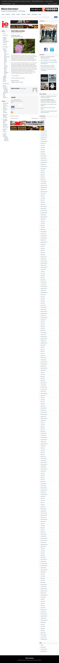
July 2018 (43, 321)
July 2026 (43, 120)
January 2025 (43, 158)
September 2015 (44, 393)
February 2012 (43, 483)
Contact (4, 121)
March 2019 (43, 305)
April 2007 (43, 605)
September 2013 (44, 443)
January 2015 (43, 410)
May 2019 (43, 300)
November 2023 (44, 187)
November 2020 (44, 263)
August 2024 (43, 168)
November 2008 (44, 565)
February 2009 (43, 559)
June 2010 (43, 525)
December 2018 (44, 311)
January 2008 (43, 586)
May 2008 (43, 578)
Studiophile (6, 72)
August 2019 (43, 294)
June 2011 (43, 500)
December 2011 (44, 487)
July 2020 (43, 271)
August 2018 (43, 319)
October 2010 (43, 517)
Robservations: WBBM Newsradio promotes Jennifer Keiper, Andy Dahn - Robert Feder (48, 101)
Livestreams (23, 14)
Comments (55, 3)
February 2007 (43, 609)
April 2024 (43, 177)
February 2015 (43, 408)
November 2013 (44, 439)
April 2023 (43, 202)
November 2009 (44, 540)
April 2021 (43, 252)
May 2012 (43, 477)
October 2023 (43, 189)
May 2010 (43, 527)
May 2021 (43, 250)
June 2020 (43, 273)
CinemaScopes (7, 56)
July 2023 (43, 195)
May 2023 (43, 200)
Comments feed (44, 649)
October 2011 (43, 492)
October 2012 (43, 466)
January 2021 (43, 258)
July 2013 (43, 448)
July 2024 (43, 170)
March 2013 (43, 456)
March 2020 (43, 279)
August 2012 (43, 471)
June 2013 (43, 450)
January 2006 (43, 637)
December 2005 (44, 639)
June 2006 (43, 626)
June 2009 (43, 550)
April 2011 (43, 504)
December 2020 (44, 261)
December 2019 (44, 286)
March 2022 (43, 229)
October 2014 (43, 416)
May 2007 (43, 603)
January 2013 (43, 460)
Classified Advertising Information (6, 139)
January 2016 (43, 385)
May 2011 (43, 502)
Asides (3, 14)
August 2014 (43, 420)
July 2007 (43, 599)
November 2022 (44, 212)
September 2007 (44, 595)
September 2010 (44, 519)
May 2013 (43, 452)
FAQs (4, 123)
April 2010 (43, 529)
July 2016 (43, 372)
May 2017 (43, 351)
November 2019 (44, 288)
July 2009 (43, 548)
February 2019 (43, 307)
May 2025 (43, 149)
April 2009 (43, 555)
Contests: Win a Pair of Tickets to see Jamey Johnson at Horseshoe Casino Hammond (16, 1)
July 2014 (43, 422)
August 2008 (43, 571)
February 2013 (43, 458)
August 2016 (43, 370)
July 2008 (43, 574)
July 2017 (43, 347)
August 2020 (43, 269)
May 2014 (43, 427)
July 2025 (43, 145)
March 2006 (43, 632)
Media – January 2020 (51, 102)
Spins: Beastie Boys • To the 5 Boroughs (48, 60)
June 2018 (43, 324)
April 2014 (43, 429)
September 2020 (44, 267)
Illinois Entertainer (9, 9)
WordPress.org (44, 651)
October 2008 (43, 567)
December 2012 (44, 462)
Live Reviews (5, 92)
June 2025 (43, 147)
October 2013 (43, 441)
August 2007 (43, 597)
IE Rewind (18, 14)
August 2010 (43, 521)
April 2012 (43, 479)
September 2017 (44, 342)
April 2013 (43, 454)
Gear (5, 64)
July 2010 (43, 523)
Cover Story (8, 14)
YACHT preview (34, 118)
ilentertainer (13, 32)
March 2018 (43, 330)
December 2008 (44, 563)
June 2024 (43, 172)
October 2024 (43, 164)
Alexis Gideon (16, 80)
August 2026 (43, 118)
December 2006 (44, 613)
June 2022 (43, 223)
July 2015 (43, 397)
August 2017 (43, 345)
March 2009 (43, 557)
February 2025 (43, 156)
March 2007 (43, 607)
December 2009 (44, 538)
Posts (50, 3)
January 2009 (43, 561)
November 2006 (44, 616)
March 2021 (43, 254)
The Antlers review (14, 118)
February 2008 (43, 584)
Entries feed (43, 647)
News (4, 94)
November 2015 (44, 389)
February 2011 (43, 508)
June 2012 (43, 475)
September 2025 (44, 141)
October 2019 (43, 290)
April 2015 (43, 403)
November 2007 (44, 590)
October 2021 (43, 240)
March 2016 (43, 380)
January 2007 (43, 611)
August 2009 (43, 546)
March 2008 (43, 582)
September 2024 (44, 166)
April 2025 (43, 151)
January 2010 (43, 536)
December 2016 (44, 361)
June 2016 (43, 374)
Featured (13, 14)
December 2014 (44, 412)
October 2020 (43, 265)
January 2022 (43, 233)
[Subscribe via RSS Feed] (12, 112)
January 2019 (43, 309)
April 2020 (43, 277)
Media (5, 68)
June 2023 (43, 198)
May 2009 (43, 553)
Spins (4, 96)
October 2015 (43, 391)
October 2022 (43, 214)
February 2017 (43, 357)
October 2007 (43, 592)
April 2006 (43, 630)
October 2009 (43, 542)
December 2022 (44, 210)
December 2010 (44, 513)
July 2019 (43, 296)
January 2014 (43, 435)
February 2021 (43, 256)
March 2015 (43, 406)
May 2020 (43, 275)
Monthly (28, 14)
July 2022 (43, 221)
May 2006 (43, 628)
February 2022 (43, 231)
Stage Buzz (17, 82)
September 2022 (44, 216)
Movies (4, 93)
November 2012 (44, 464)
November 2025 (44, 137)
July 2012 (43, 473)
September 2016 (44, 368)
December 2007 (44, 588)
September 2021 (44, 242)
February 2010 (43, 534)
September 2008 (44, 569)
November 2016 (44, 363)
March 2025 (43, 153)
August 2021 (43, 244)
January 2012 (43, 485)
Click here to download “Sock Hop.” (18, 78)
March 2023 (43, 204)
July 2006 (43, 624)
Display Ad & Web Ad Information (38, 1)
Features (4, 76)
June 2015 (43, 399)
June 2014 (43, 424)
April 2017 (43, 353)
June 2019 (43, 298)
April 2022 (43, 227)
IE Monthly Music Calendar (6, 3)
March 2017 (43, 355)
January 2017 (43, 359)
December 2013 (44, 437)
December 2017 (44, 336)
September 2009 (44, 544)
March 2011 (43, 506)
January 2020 (43, 284)
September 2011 (44, 494)
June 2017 (43, 349)
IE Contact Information (49, 1)
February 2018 (43, 332)
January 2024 (43, 183)
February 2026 (43, 130)
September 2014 (44, 418)
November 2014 (44, 414)
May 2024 (43, 174)
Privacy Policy (5, 127)
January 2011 (43, 511)
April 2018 (43, 328)
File (4, 63)
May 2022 (43, 225)
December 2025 (44, 135)
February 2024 (43, 181)
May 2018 (43, 326)
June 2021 (43, 248)
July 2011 (42, 498)
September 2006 (44, 620)
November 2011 (44, 490)
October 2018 (43, 315)
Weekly (40, 14)
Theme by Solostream (37, 660)
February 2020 (43, 282)
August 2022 (43, 219)
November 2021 (44, 237)
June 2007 (43, 601)
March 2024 (43, 179)
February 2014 (43, 433)
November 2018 (44, 313)
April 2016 (43, 378)
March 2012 (43, 481)
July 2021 (43, 246)
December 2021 (44, 235)
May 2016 (43, 376)
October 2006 (43, 618)
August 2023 (43, 193)
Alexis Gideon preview (18, 31)
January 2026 (43, 132)
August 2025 (43, 143)
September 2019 (44, 292)
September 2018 (44, 317)
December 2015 (44, 387)
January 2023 (43, 208)
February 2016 (43, 382)
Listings (13, 3)
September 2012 (44, 469)
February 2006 (43, 634)
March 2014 (43, 431)
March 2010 (43, 532)
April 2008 (43, 580)
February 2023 (43, 206)
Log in (42, 645)
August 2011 (43, 496)
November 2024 (44, 162)
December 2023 (44, 185)
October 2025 (43, 139)
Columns (4, 50)
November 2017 (44, 338)
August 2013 (43, 445)
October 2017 (43, 340)
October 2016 (43, 366)
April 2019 (43, 303)
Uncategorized (34, 14)
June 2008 (43, 576)
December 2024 (44, 160)
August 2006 (43, 622)
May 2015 (43, 401)
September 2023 (44, 191)
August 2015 (43, 395)
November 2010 (44, 515)
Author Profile (22, 88)
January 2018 (43, 334)
